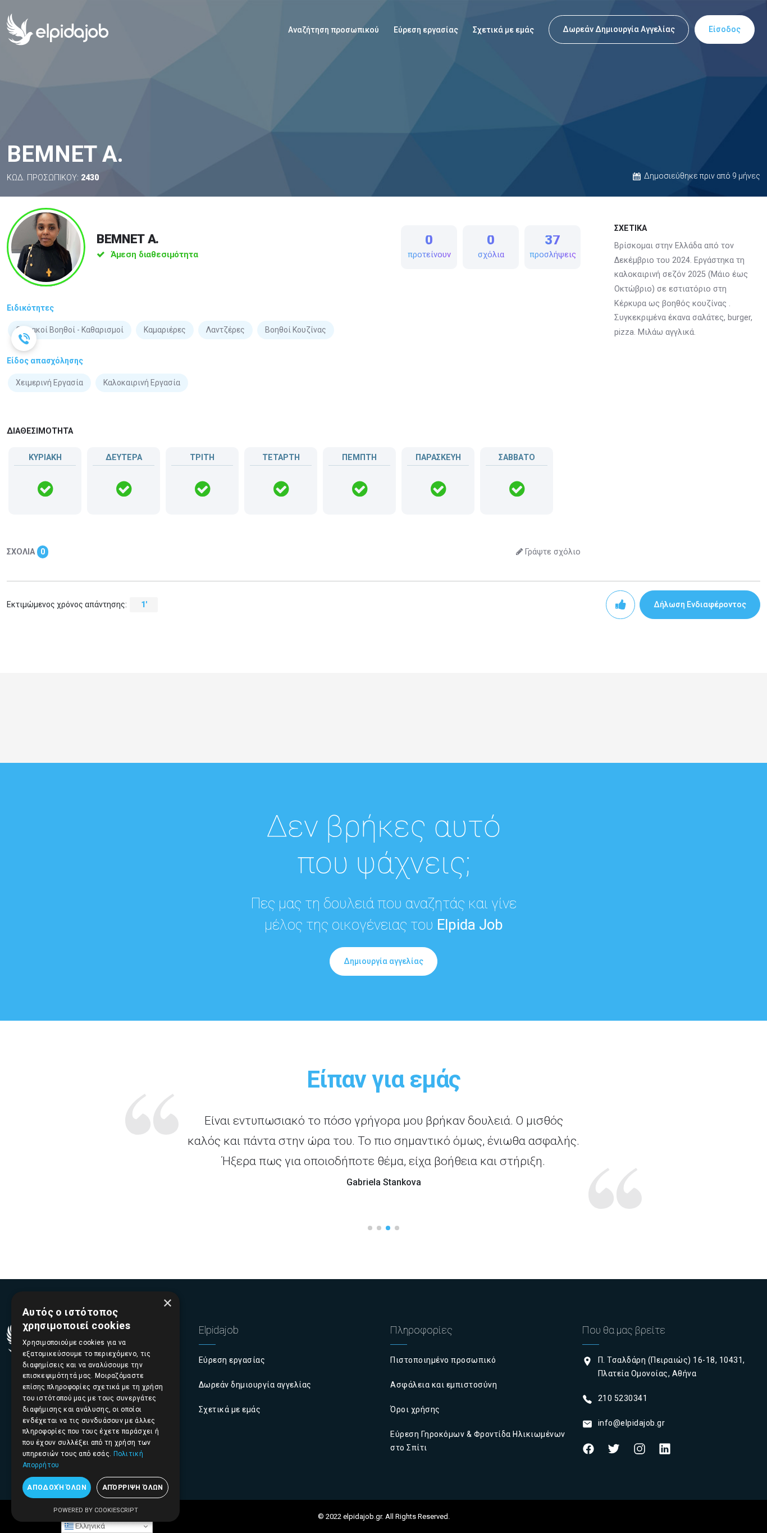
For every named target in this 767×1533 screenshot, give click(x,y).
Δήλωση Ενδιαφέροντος (700, 604)
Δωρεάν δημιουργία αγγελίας (255, 1384)
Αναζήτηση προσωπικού (333, 29)
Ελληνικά (89, 1526)
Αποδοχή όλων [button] (56, 1487)
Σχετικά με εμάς (503, 29)
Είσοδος (725, 29)
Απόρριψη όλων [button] (132, 1487)
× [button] (167, 1303)
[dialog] (95, 1406)
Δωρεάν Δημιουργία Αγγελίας (619, 29)
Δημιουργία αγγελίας (383, 961)
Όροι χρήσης (415, 1409)
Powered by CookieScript (95, 1510)
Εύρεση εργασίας (426, 29)
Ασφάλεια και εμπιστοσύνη (443, 1384)
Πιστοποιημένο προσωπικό (443, 1359)
